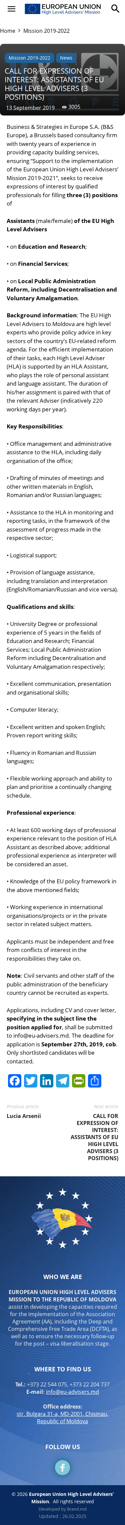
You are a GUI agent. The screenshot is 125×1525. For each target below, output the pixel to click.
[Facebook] (62, 1467)
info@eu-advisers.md (72, 1391)
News (66, 58)
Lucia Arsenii (24, 1116)
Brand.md (77, 1509)
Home (7, 30)
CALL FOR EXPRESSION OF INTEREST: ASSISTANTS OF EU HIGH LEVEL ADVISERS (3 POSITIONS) (94, 1137)
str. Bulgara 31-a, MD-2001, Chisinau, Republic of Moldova (62, 1417)
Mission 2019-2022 (46, 30)
